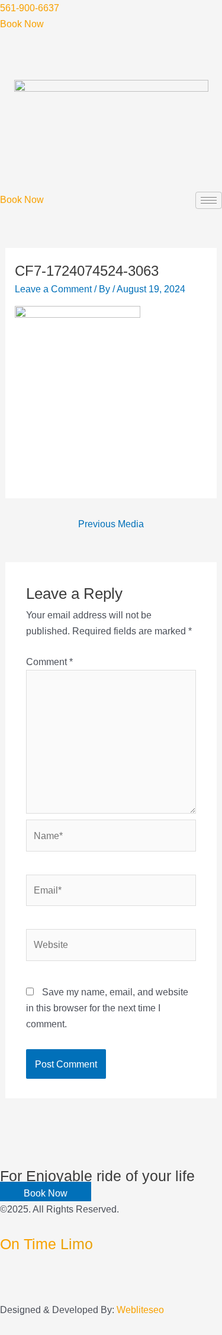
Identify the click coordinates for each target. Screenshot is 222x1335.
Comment (49, 661)
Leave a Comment (53, 288)
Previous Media (111, 523)
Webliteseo (140, 1309)
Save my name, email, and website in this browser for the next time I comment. (107, 1007)
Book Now (22, 23)
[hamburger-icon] (208, 200)
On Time (46, 1244)
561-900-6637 (29, 7)
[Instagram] (3, 1293)
